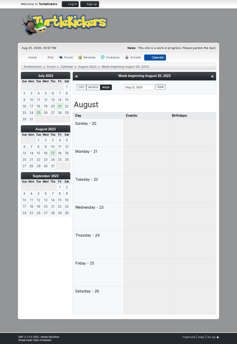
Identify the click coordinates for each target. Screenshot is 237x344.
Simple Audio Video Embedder (35, 340)
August (86, 104)
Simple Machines (50, 336)
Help (201, 337)
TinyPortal (188, 337)
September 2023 (46, 176)
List (81, 87)
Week (106, 87)
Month (93, 87)
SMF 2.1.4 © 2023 (28, 336)
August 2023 (45, 129)
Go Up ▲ (213, 337)
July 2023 (45, 76)
